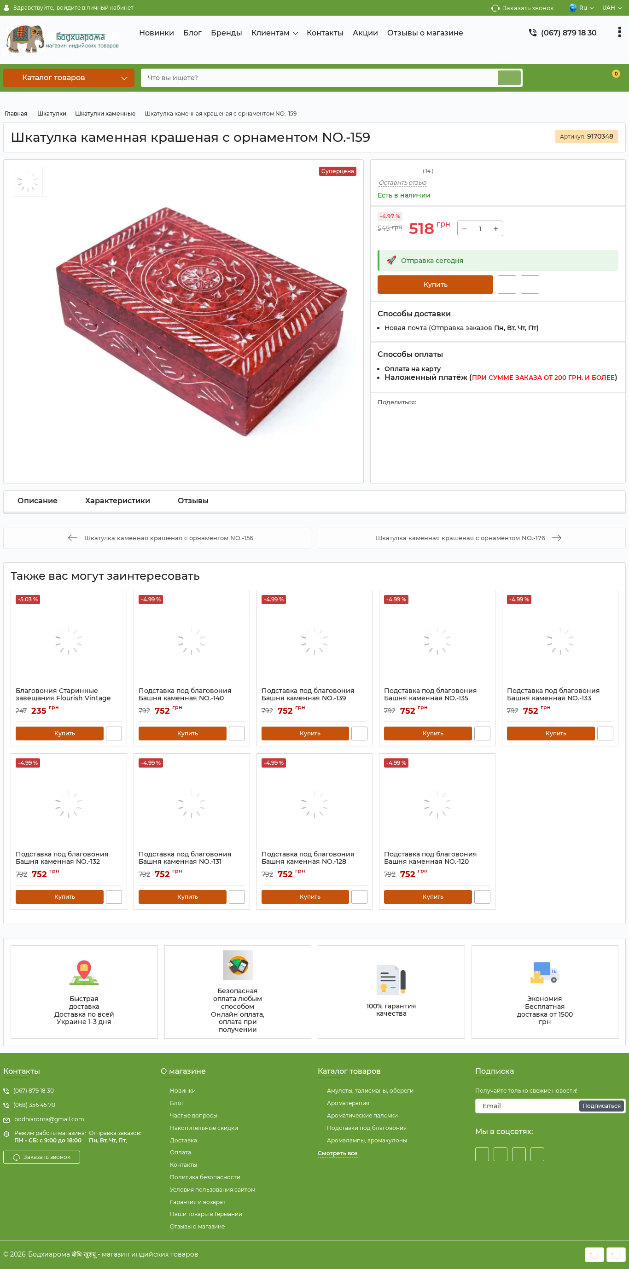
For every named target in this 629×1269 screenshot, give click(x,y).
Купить (436, 284)
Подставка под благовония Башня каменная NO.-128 (308, 862)
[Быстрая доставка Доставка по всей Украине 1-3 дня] (84, 992)
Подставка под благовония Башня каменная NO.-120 (430, 862)
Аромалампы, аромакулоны (367, 1140)
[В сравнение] (530, 284)
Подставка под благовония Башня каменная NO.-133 (553, 699)
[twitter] (500, 1154)
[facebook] (482, 1154)
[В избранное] (507, 284)
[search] (509, 77)
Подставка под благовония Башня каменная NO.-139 (308, 699)
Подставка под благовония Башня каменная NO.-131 (185, 862)
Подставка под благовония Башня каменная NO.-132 (62, 862)
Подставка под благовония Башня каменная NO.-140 (185, 699)
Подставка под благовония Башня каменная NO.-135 (430, 699)
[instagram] (519, 1154)
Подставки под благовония (367, 1127)
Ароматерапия (348, 1103)
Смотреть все (338, 1153)
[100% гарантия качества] (391, 992)
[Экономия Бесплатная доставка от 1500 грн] (545, 992)
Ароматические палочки (362, 1115)
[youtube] (537, 1154)
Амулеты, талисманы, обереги (370, 1090)
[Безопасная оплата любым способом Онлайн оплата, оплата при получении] (238, 992)
